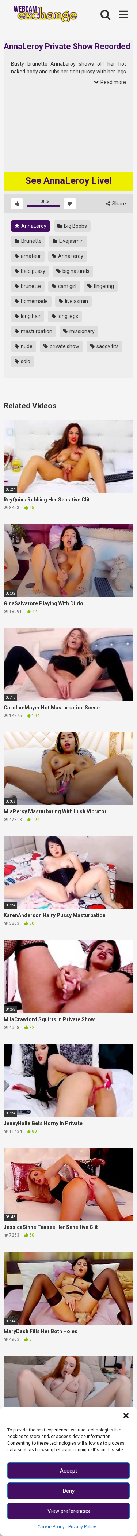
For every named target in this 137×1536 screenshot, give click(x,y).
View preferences (68, 1511)
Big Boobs (75, 226)
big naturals (75, 271)
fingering (103, 286)
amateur (30, 256)
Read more (112, 82)
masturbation (36, 331)
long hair (30, 316)
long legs (67, 316)
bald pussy (32, 271)
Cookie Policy (51, 1526)
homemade (34, 301)
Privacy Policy (82, 1526)
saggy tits (107, 346)
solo (25, 361)
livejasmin (76, 301)
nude (26, 346)
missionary (81, 331)
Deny (69, 1491)
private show (64, 346)
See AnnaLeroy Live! (68, 180)
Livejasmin (71, 241)
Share (118, 204)
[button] (126, 1415)
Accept (68, 1470)
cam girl (66, 286)
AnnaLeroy (33, 226)
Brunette (31, 241)
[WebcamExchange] (42, 15)
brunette (30, 286)
